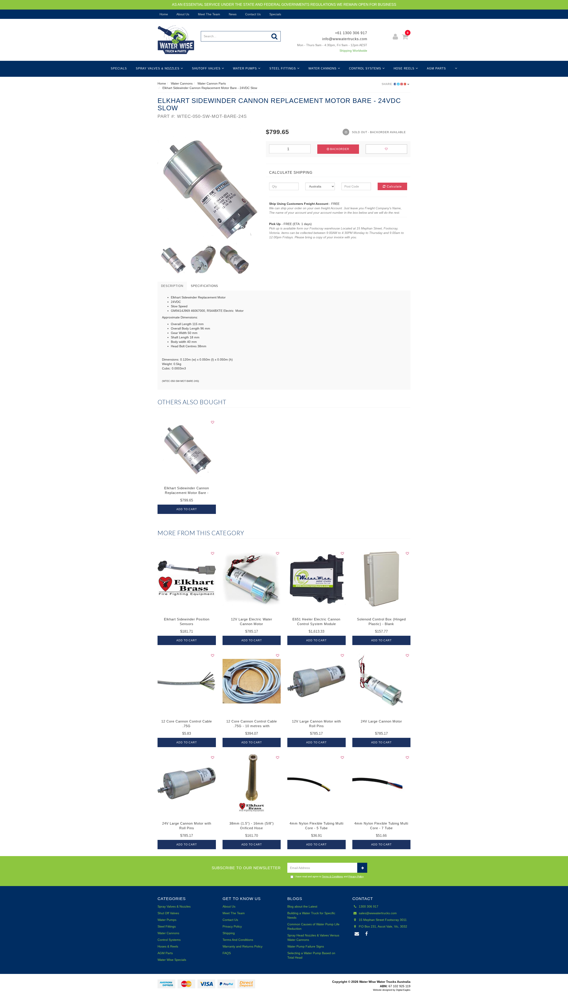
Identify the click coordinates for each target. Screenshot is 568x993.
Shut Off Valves (168, 913)
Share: (388, 84)
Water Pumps (245, 68)
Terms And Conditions (238, 940)
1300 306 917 (368, 906)
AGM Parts (436, 68)
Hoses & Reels (168, 946)
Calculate (394, 186)
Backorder (339, 149)
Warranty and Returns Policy (242, 946)
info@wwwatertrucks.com (344, 39)
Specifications (204, 286)
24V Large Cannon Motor (381, 721)
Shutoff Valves (207, 68)
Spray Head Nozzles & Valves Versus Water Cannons (313, 938)
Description (172, 286)
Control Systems (365, 68)
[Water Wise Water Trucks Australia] (176, 39)
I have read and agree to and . (329, 876)
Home (163, 14)
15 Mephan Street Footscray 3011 (382, 920)
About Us (182, 14)
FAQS (227, 953)
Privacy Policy (355, 876)
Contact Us (252, 14)
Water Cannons (323, 68)
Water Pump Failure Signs (305, 946)
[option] (208, 186)
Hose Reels (405, 68)
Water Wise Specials (172, 959)
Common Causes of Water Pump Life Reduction (313, 926)
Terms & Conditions (332, 876)
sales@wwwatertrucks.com (377, 913)
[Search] (274, 36)
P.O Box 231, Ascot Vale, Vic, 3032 (382, 926)
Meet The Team (208, 14)
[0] (405, 37)
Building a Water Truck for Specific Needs (311, 915)
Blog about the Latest (302, 906)
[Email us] (357, 934)
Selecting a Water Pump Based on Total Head (311, 955)
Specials (274, 14)
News (232, 14)
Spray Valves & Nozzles (158, 68)
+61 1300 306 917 (351, 33)
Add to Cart (186, 509)
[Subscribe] (362, 868)
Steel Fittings (283, 68)
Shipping (229, 933)
